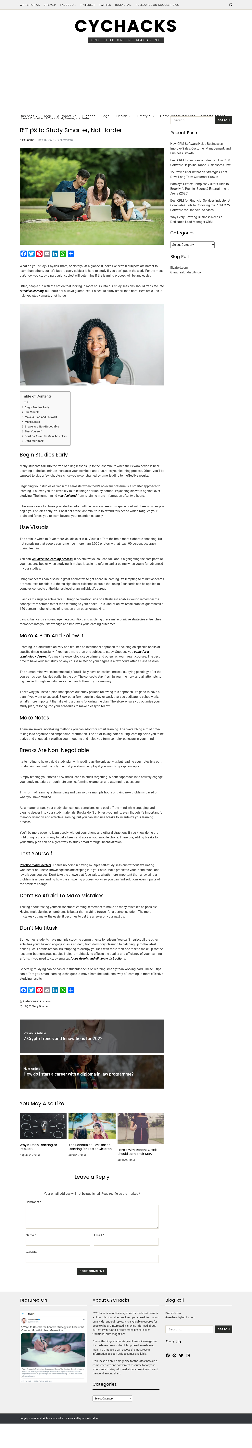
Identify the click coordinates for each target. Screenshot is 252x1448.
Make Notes (32, 422)
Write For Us (30, 4)
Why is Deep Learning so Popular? (38, 1147)
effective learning (32, 291)
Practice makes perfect (35, 865)
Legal (105, 116)
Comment (33, 1202)
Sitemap (50, 4)
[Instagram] (187, 1355)
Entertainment (213, 116)
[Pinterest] (174, 1355)
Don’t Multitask (34, 441)
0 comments (65, 139)
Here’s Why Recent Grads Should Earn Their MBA (137, 1152)
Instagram (123, 4)
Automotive (66, 116)
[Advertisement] (126, 80)
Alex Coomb (27, 139)
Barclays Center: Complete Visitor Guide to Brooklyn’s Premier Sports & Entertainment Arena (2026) (199, 188)
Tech (47, 116)
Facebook (68, 4)
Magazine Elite (90, 1418)
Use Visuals (32, 412)
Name (31, 1235)
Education (45, 1001)
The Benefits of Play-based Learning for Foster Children (90, 1147)
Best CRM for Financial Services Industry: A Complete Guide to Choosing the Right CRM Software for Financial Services (200, 205)
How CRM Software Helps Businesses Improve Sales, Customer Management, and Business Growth (200, 148)
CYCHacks (126, 26)
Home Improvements (177, 116)
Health (121, 116)
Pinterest (87, 4)
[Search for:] (191, 121)
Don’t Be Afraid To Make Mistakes (46, 436)
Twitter (105, 4)
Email (99, 1235)
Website (31, 1252)
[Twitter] (181, 1355)
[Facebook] (167, 1355)
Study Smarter (40, 1006)
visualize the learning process (52, 559)
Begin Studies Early (37, 407)
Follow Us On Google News (157, 4)
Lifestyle (144, 116)
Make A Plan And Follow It (41, 417)
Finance (88, 116)
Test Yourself (33, 431)
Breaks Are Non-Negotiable (42, 426)
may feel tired (67, 496)
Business (27, 116)
